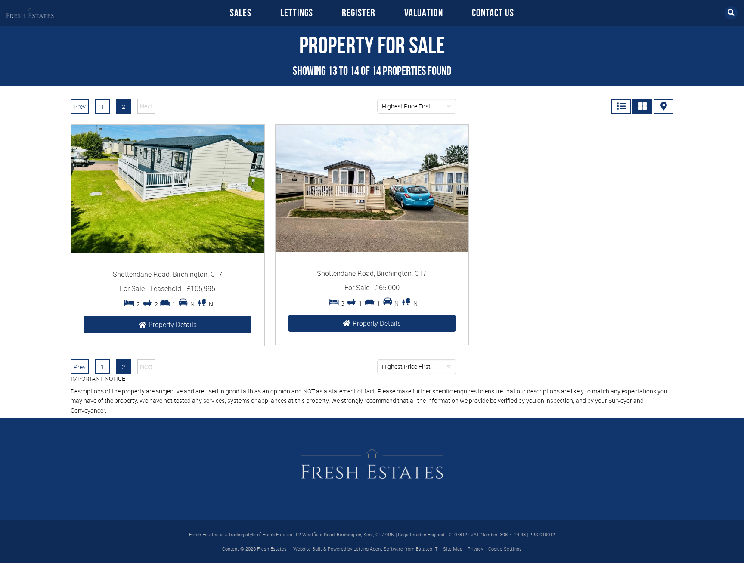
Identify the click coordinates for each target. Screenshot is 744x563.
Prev (80, 106)
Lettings (296, 13)
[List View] (621, 106)
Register (358, 13)
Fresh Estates (272, 548)
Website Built (307, 548)
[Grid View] (642, 106)
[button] (416, 106)
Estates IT (427, 548)
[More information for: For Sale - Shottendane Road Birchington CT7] (167, 251)
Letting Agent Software (378, 548)
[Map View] (663, 106)
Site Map (452, 548)
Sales (240, 13)
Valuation (423, 13)
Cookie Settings (505, 548)
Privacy (475, 548)
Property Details (173, 324)
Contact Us (493, 13)
